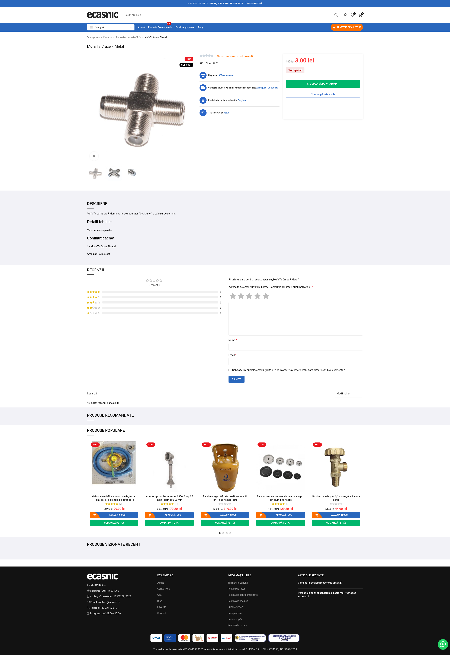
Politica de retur (236, 588)
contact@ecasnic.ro (109, 602)
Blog (159, 601)
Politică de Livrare (237, 625)
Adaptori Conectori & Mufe (128, 37)
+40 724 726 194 (109, 607)
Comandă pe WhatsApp (323, 84)
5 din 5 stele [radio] (266, 295)
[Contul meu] (345, 14)
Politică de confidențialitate (243, 594)
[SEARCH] (336, 15)
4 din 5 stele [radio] (257, 295)
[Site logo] (102, 14)
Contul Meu (163, 588)
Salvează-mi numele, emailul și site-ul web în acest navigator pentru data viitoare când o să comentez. (288, 370)
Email (232, 355)
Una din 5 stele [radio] (233, 295)
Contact (161, 613)
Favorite (161, 607)
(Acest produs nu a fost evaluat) (235, 56)
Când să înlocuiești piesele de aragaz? (320, 582)
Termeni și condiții (238, 582)
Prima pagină (93, 37)
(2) (176, 504)
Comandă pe (111, 522)
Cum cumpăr (235, 619)
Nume (233, 340)
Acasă (160, 582)
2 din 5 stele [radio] (241, 295)
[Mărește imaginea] (94, 156)
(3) (121, 504)
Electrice (107, 37)
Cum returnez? (236, 607)
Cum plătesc (235, 613)
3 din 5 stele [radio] (249, 295)
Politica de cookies (238, 601)
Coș (159, 594)
